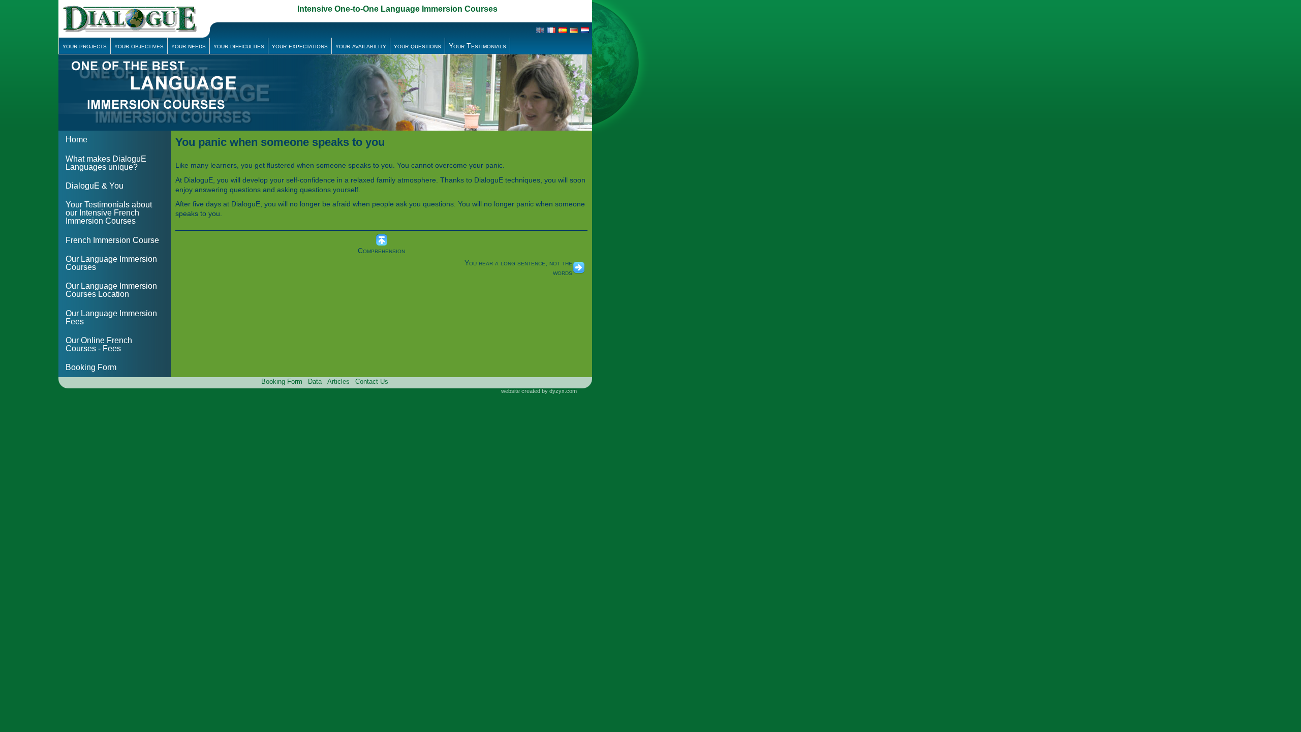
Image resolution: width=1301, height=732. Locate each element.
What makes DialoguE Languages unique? (106, 163)
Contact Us (371, 381)
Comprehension (381, 251)
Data (315, 381)
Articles (338, 381)
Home (76, 139)
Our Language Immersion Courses (111, 263)
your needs (188, 46)
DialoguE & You (94, 185)
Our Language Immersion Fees (111, 317)
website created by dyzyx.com (539, 391)
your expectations (300, 46)
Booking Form (91, 367)
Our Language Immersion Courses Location (111, 290)
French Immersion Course (112, 240)
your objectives (139, 46)
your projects (85, 46)
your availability (360, 46)
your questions (417, 46)
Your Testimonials (477, 46)
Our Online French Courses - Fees (99, 344)
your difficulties (238, 46)
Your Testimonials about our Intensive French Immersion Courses (109, 212)
